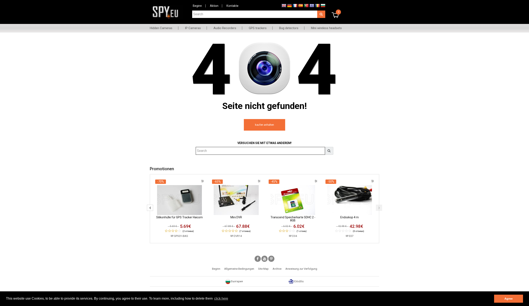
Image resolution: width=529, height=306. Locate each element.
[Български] (322, 5)
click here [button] (221, 298)
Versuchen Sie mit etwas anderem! (264, 143)
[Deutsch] (289, 5)
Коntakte (232, 5)
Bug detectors (288, 28)
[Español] (300, 5)
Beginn (197, 5)
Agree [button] (508, 298)
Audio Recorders (224, 28)
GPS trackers (258, 28)
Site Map (263, 268)
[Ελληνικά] (311, 5)
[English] (283, 5)
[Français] (295, 5)
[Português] (306, 5)
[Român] (317, 5)
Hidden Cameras (161, 28)
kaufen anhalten (264, 124)
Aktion (214, 5)
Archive (277, 268)
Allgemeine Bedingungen (239, 268)
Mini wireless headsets (326, 28)
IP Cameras (193, 28)
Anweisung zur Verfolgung (301, 268)
